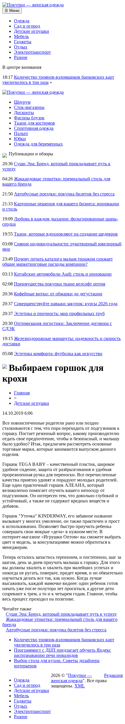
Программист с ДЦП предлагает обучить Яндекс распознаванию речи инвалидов (62, 653)
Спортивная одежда (33, 128)
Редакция (113, 675)
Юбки (20, 138)
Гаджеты (22, 41)
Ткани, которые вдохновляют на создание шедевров (66, 233)
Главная (22, 392)
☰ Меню (12, 10)
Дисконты (24, 112)
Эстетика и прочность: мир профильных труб (59, 313)
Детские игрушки (31, 31)
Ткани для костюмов (34, 123)
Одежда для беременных (38, 143)
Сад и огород (27, 26)
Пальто (21, 133)
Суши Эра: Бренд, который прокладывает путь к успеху (61, 614)
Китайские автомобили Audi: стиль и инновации (63, 274)
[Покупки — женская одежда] (33, 4)
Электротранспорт (32, 52)
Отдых (20, 46)
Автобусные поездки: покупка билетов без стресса (64, 193)
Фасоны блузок (29, 117)
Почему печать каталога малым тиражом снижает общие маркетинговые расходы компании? (57, 261)
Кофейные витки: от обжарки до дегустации (58, 293)
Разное (20, 57)
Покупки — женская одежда (71, 678)
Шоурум (22, 102)
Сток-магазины (29, 107)
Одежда (21, 20)
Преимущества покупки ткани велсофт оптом (59, 283)
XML (79, 685)
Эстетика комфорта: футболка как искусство (58, 353)
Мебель (21, 36)
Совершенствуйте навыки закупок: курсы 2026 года (65, 303)
